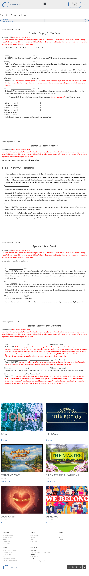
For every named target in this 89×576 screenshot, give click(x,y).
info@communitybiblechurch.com (40, 561)
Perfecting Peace (10, 475)
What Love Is (8, 516)
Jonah (4, 434)
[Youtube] (80, 567)
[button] (44, 3)
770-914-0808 (34, 556)
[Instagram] (73, 567)
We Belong (52, 516)
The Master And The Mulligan (62, 475)
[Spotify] (77, 567)
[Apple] (84, 567)
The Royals (52, 434)
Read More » (5, 440)
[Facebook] (69, 567)
